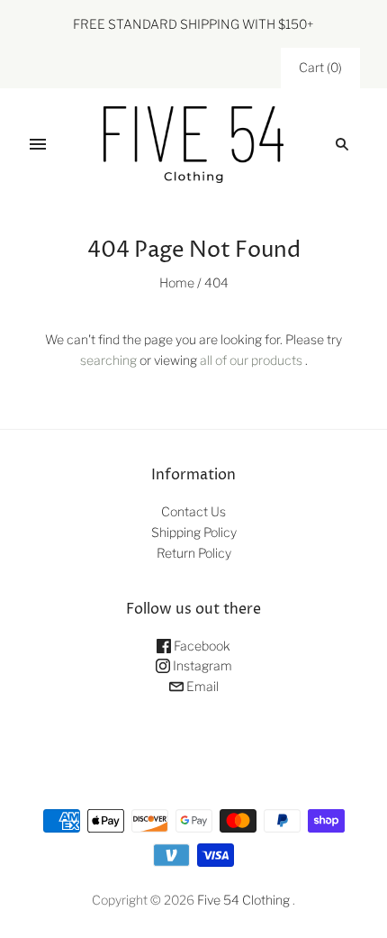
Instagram (201, 665)
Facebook (200, 645)
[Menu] (38, 144)
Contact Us (193, 511)
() (320, 67)
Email (201, 686)
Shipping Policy (194, 532)
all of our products (251, 360)
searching (108, 360)
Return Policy (194, 552)
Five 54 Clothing (243, 899)
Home (176, 282)
